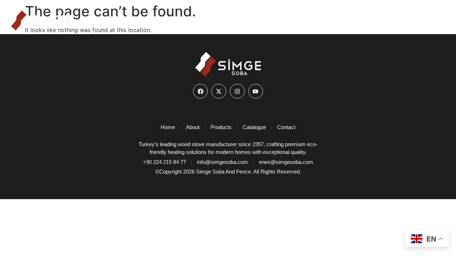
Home (282, 18)
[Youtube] (255, 91)
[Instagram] (237, 91)
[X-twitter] (218, 91)
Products (346, 18)
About (312, 18)
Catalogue (395, 18)
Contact (433, 18)
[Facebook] (200, 91)
